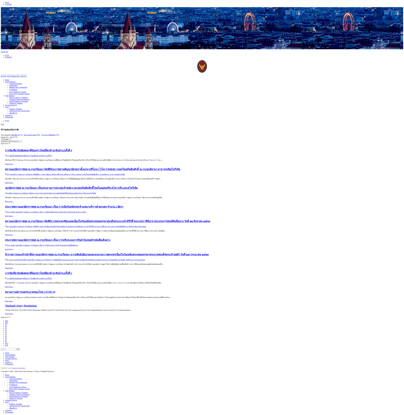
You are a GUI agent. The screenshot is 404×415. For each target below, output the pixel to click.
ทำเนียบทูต (13, 90)
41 (6, 328)
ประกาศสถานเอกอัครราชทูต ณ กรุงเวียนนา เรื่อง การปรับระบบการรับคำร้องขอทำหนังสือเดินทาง (57, 240)
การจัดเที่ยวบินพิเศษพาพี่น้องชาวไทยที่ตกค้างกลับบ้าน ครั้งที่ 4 (38, 150)
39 (6, 325)
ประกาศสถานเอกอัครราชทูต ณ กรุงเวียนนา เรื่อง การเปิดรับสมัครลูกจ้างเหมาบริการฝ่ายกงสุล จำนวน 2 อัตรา (64, 206)
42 (6, 330)
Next (6, 343)
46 (6, 338)
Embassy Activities (15, 109)
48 (6, 342)
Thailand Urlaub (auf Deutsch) (19, 99)
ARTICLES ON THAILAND (19, 111)
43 (6, 332)
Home (7, 80)
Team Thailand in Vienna (17, 92)
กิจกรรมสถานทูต (30, 135)
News (7, 107)
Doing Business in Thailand (18, 101)
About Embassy (10, 82)
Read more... (9, 164)
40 (6, 326)
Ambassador (13, 85)
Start (6, 321)
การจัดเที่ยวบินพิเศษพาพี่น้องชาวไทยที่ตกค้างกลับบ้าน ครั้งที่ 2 (38, 273)
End (6, 345)
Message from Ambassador (18, 87)
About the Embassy (15, 84)
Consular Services (11, 105)
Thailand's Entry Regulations (21, 305)
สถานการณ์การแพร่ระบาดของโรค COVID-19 (30, 292)
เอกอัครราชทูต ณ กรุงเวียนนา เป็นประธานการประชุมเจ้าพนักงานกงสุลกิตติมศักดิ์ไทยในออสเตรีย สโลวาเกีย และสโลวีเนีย (71, 187)
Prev (6, 323)
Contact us (8, 115)
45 (6, 336)
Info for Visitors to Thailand (18, 97)
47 (6, 340)
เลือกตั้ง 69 (13, 113)
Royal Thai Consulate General (19, 94)
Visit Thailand (9, 96)
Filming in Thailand (15, 103)
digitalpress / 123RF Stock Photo (18, 368)
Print (2, 124)
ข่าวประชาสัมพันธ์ (48, 135)
